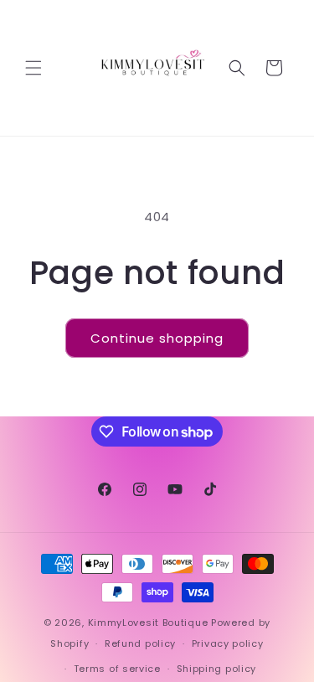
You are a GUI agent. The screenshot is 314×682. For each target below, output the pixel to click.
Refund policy (140, 643)
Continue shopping (157, 338)
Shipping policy (217, 668)
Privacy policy (228, 643)
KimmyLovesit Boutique (148, 622)
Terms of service (117, 668)
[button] (33, 67)
